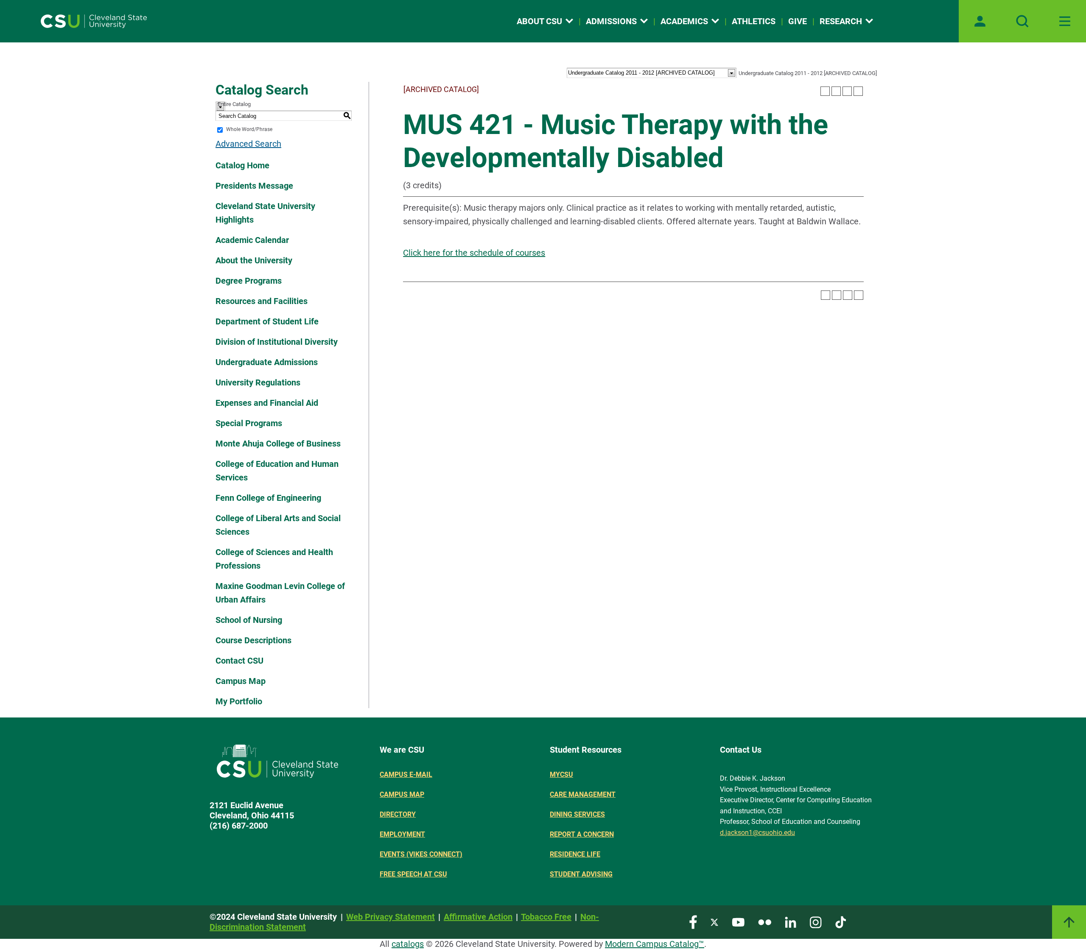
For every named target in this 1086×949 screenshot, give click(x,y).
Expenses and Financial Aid (267, 403)
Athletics (753, 21)
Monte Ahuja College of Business (278, 443)
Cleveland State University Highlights (265, 213)
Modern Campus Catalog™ (654, 944)
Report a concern (582, 834)
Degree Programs (249, 281)
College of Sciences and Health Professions (274, 559)
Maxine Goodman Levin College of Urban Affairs (280, 593)
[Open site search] (1022, 21)
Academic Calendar (252, 240)
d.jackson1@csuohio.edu (757, 833)
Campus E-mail (406, 774)
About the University (254, 260)
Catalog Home (242, 165)
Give (797, 21)
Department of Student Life (267, 321)
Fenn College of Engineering (268, 498)
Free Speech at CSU (413, 874)
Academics (684, 21)
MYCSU (561, 774)
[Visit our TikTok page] (840, 922)
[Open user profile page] (980, 21)
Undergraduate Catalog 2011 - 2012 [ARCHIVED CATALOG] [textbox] (808, 73)
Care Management (583, 794)
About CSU (539, 21)
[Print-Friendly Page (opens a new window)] (847, 91)
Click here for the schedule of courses (474, 253)
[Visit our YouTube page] (738, 922)
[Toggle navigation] (1065, 21)
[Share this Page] (836, 91)
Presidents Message (254, 186)
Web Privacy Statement (390, 917)
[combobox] (806, 72)
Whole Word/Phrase (249, 130)
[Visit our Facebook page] (693, 922)
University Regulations (258, 382)
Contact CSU (239, 661)
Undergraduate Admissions (267, 362)
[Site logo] (94, 21)
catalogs (408, 944)
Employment (402, 834)
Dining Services (577, 814)
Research (841, 21)
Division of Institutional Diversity (277, 342)
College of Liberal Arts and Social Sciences (278, 525)
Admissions (611, 21)
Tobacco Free (546, 917)
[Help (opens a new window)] (858, 91)
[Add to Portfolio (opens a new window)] (825, 91)
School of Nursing (249, 620)
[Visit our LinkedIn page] (790, 922)
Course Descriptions (253, 640)
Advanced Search (248, 144)
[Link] (1069, 922)
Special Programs (249, 423)
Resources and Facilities (262, 301)
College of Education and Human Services (277, 471)
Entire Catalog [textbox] (234, 104)
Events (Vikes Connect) (421, 854)
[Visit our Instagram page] (816, 922)
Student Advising (581, 874)
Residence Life (575, 854)
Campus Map (241, 681)
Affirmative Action (478, 917)
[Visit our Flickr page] (764, 922)
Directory (398, 814)
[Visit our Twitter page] (714, 922)
